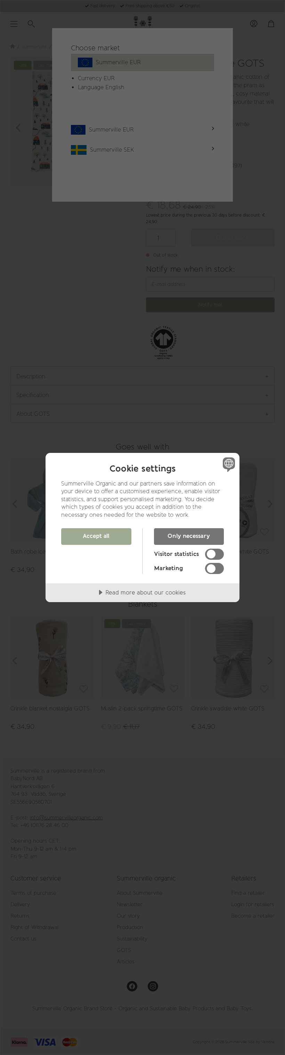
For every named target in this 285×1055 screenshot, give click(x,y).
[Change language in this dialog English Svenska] (228, 464)
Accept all (96, 535)
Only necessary (189, 535)
